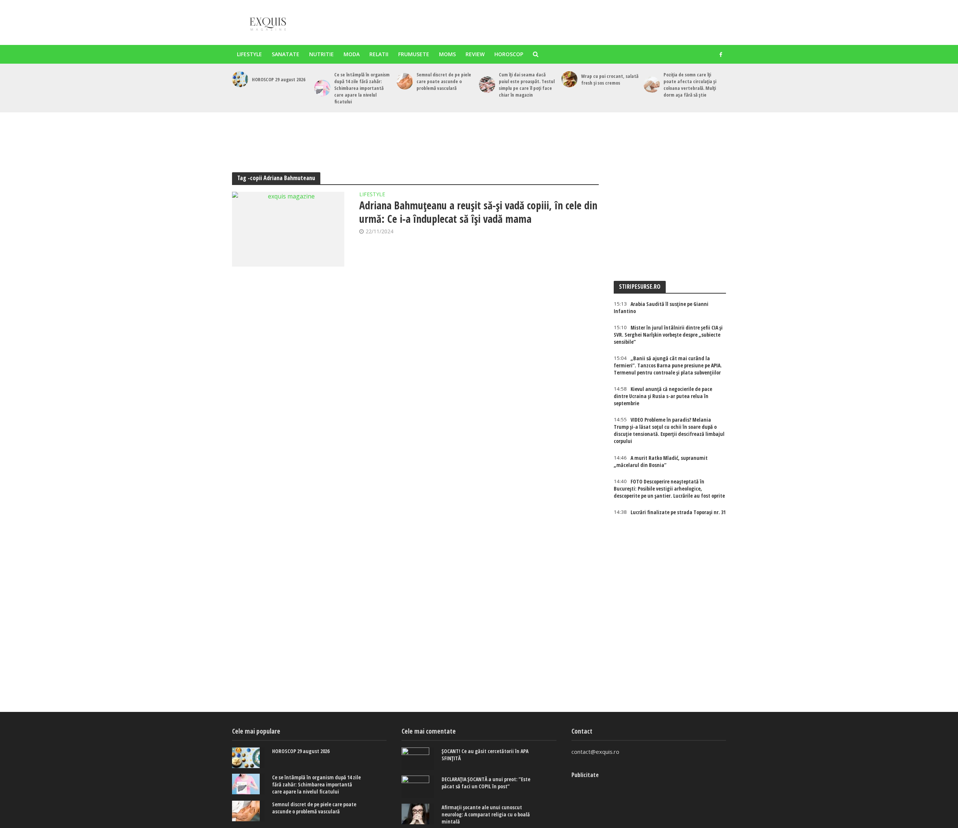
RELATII (378, 54)
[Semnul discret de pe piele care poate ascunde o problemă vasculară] (405, 81)
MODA (352, 54)
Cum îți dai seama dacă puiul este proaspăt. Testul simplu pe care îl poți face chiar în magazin (527, 84)
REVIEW (475, 54)
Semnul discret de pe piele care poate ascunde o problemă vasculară (444, 81)
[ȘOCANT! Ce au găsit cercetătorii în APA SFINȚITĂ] (418, 758)
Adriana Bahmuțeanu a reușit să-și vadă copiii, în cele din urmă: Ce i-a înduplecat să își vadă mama (478, 211)
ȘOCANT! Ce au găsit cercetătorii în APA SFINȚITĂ (485, 754)
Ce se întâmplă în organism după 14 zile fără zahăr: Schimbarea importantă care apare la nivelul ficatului (362, 88)
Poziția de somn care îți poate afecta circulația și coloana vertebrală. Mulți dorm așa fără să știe (689, 84)
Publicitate (585, 775)
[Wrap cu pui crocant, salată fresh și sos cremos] (569, 79)
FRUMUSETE (413, 54)
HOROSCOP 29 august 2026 (278, 79)
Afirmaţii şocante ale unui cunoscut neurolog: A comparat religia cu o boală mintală (486, 814)
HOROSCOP (508, 54)
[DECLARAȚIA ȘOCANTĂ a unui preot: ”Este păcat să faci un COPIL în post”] (418, 787)
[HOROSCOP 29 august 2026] (240, 79)
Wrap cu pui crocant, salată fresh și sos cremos (609, 79)
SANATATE (285, 54)
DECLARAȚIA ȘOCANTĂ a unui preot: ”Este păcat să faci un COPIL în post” (486, 783)
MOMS (447, 54)
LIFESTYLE (249, 54)
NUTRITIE (321, 54)
